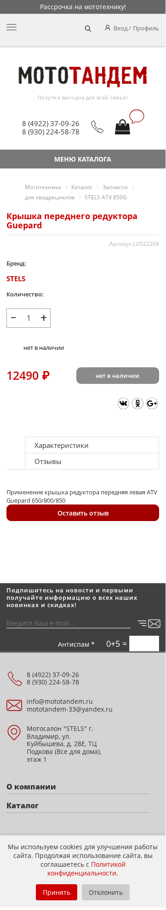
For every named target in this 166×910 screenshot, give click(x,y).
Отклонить (106, 892)
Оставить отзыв (83, 513)
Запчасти (115, 187)
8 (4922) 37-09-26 (51, 123)
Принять (56, 892)
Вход (120, 28)
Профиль (146, 28)
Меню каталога (82, 159)
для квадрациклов (49, 197)
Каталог (81, 187)
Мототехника (43, 187)
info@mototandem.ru (60, 701)
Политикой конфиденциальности (86, 868)
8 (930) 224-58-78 (51, 132)
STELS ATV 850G (106, 197)
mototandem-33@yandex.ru (70, 709)
